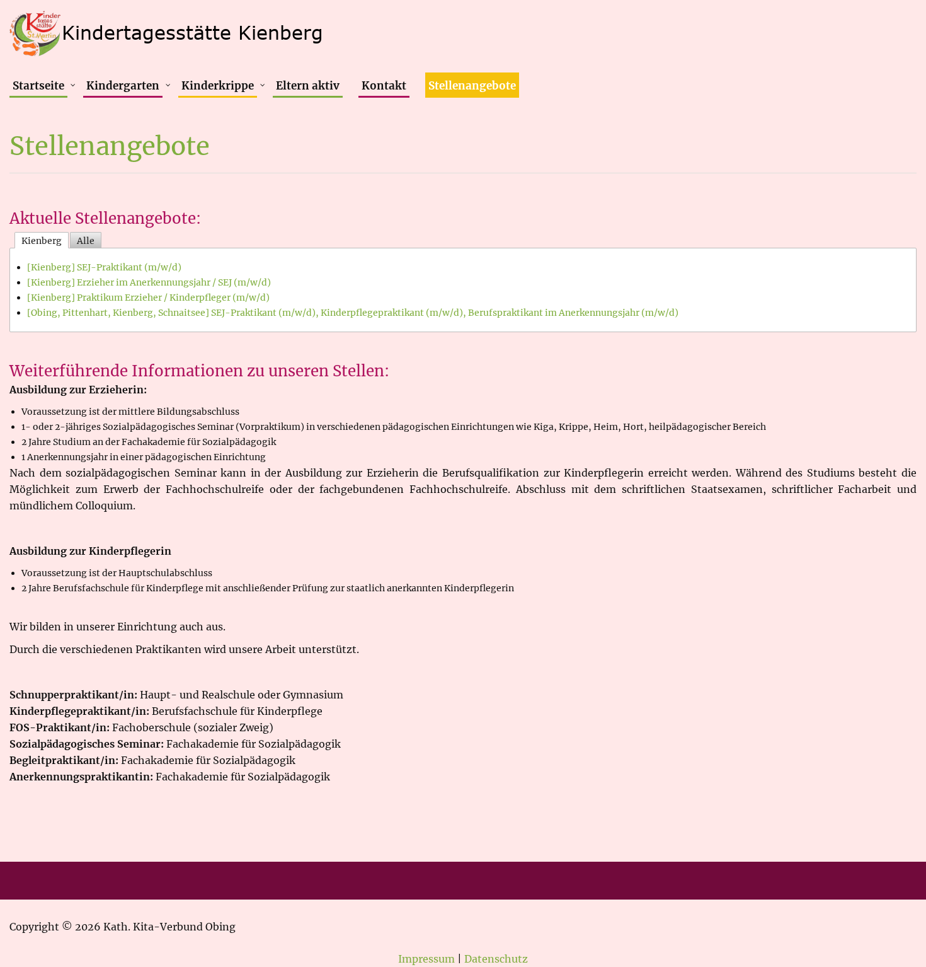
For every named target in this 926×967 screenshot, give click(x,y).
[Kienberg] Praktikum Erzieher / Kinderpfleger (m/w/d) (148, 297)
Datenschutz (496, 959)
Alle (85, 240)
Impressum (426, 959)
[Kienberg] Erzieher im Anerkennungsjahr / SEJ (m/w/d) (149, 282)
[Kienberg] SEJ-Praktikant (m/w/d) (104, 267)
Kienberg (41, 240)
